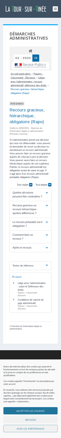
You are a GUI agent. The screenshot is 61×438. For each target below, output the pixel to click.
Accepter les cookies (30, 410)
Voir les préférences (30, 428)
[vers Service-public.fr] (30, 65)
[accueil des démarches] (30, 51)
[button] (30, 194)
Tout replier (23, 184)
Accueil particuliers (21, 73)
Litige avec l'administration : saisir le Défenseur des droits (32, 286)
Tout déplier (41, 184)
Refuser (30, 419)
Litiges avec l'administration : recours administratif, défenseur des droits (29, 81)
